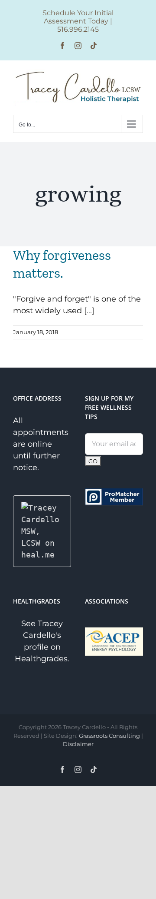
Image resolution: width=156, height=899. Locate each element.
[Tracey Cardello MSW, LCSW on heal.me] (42, 507)
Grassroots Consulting (109, 735)
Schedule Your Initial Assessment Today (78, 17)
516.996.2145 (78, 29)
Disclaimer (78, 743)
